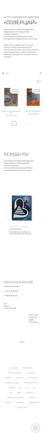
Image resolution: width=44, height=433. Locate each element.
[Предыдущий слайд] (2, 222)
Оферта (29, 393)
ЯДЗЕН (31, 320)
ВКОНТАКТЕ (33, 315)
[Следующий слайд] (41, 222)
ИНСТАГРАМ (33, 322)
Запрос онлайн (12, 383)
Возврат (20, 402)
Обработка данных (15, 397)
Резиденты (27, 368)
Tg (27, 388)
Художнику (22, 407)
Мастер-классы (15, 373)
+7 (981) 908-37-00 (10, 296)
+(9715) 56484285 (10, 308)
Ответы (32, 397)
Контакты (33, 378)
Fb (11, 393)
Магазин (14, 368)
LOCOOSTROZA (15, 229)
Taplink (11, 388)
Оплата (8, 402)
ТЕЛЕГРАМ (33, 317)
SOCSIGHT (20, 378)
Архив (8, 378)
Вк (20, 388)
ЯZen (19, 393)
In (34, 388)
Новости (31, 373)
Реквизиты (33, 402)
